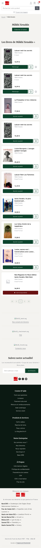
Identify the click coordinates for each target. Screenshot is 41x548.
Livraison (20, 398)
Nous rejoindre (20, 449)
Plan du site (20, 482)
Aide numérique (20, 408)
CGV (20, 475)
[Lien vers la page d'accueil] (7, 3)
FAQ (20, 335)
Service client (20, 411)
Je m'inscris (31, 371)
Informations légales (20, 466)
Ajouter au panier (18, 116)
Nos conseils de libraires (20, 322)
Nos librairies (20, 445)
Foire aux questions (20, 395)
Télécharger (15, 67)
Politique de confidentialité (20, 469)
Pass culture (20, 428)
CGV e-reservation (20, 479)
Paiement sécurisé (20, 401)
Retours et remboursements (20, 404)
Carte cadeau (20, 422)
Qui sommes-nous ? (20, 442)
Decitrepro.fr (20, 452)
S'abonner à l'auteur (20, 29)
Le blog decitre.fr (20, 431)
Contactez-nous (20, 348)
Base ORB (20, 455)
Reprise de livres (20, 425)
